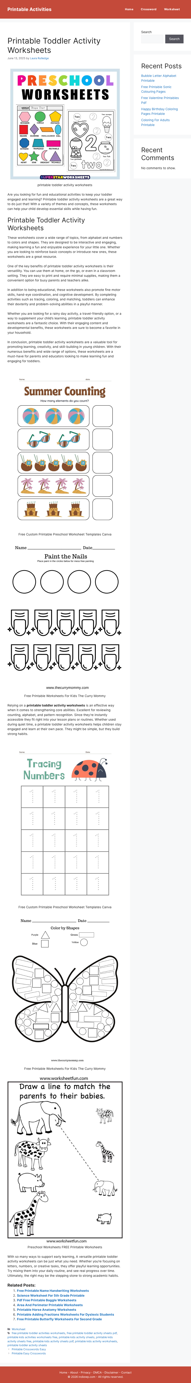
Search (146, 32)
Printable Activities (29, 9)
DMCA (97, 1372)
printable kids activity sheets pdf (53, 1341)
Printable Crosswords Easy (29, 1349)
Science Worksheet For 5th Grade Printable (50, 1295)
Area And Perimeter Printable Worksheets (50, 1305)
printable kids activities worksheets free (32, 1337)
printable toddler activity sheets (27, 1345)
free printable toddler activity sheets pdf (92, 1333)
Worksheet (172, 9)
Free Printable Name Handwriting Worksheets (53, 1291)
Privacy (85, 1372)
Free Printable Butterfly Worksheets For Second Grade (59, 1319)
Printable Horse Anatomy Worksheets (46, 1310)
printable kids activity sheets (77, 1337)
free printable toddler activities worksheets (38, 1333)
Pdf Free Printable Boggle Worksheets (46, 1300)
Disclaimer (111, 1372)
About (74, 1372)
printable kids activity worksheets (96, 1341)
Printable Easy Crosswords (29, 1353)
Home (129, 9)
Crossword (149, 9)
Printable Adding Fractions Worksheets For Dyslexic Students (65, 1314)
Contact (126, 1372)
